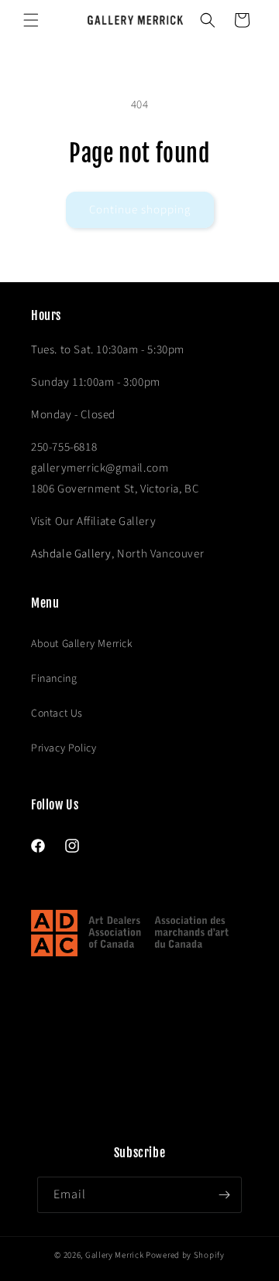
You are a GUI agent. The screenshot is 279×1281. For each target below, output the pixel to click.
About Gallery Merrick (82, 644)
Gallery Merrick (114, 1255)
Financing (54, 678)
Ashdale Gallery (71, 554)
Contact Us (57, 713)
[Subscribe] (224, 1195)
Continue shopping (140, 210)
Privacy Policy (63, 748)
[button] (31, 20)
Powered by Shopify (185, 1255)
